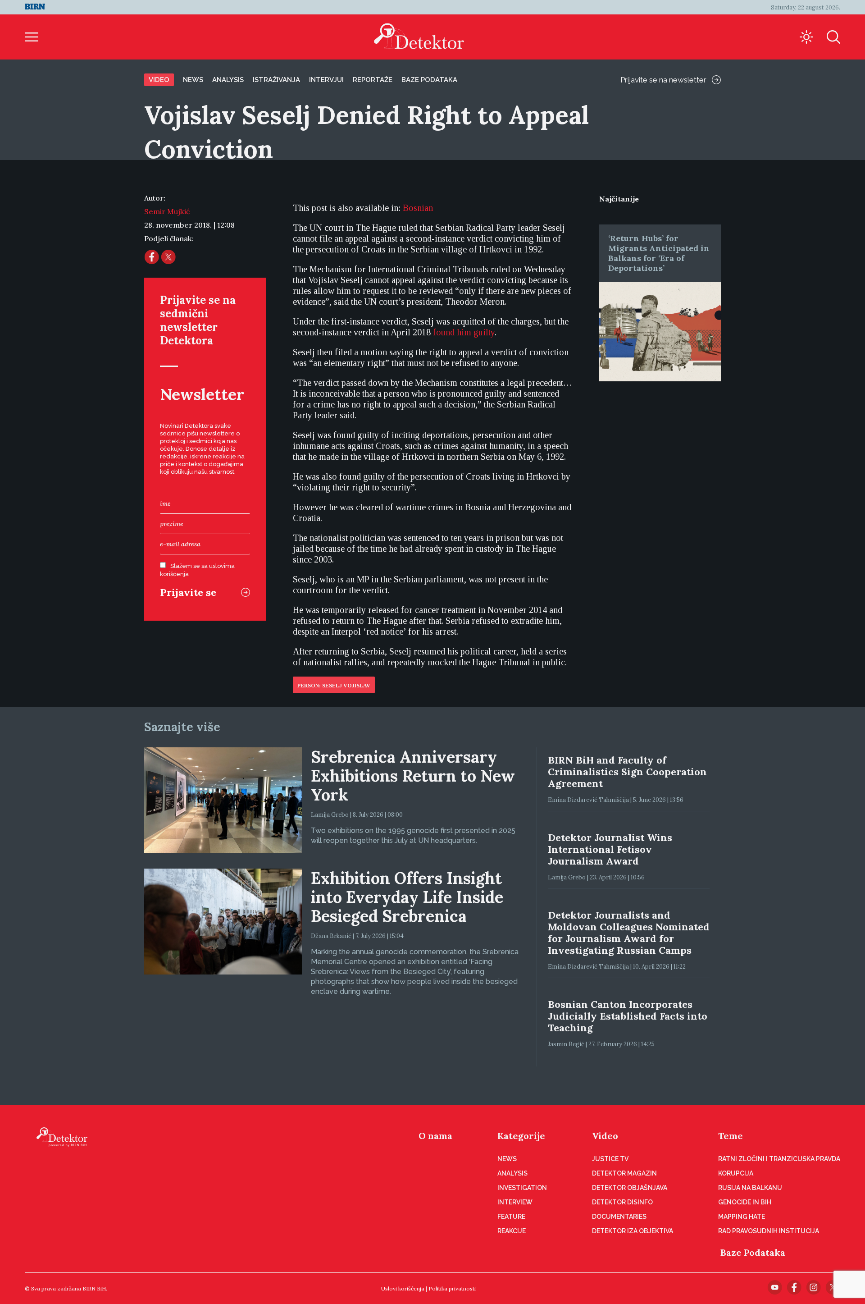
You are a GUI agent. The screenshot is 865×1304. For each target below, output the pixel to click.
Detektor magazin (624, 1173)
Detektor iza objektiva (632, 1231)
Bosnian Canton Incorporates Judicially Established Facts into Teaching (627, 1016)
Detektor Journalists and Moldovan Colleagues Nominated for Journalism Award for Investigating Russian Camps (629, 932)
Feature (511, 1216)
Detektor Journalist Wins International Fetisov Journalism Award (610, 849)
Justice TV (610, 1158)
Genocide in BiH (744, 1202)
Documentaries (619, 1216)
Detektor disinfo (622, 1202)
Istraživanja (276, 80)
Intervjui (326, 80)
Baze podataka (429, 80)
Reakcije (511, 1231)
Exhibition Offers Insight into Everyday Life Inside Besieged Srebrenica (407, 897)
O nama (435, 1135)
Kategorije (521, 1135)
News (193, 80)
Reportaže (372, 80)
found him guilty (464, 332)
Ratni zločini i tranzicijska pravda (779, 1158)
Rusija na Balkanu (750, 1187)
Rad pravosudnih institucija (768, 1231)
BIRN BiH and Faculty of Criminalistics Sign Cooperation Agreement (627, 772)
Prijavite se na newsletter (663, 79)
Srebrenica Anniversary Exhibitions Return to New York (413, 775)
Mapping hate (741, 1216)
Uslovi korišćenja (402, 1288)
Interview (515, 1202)
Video (159, 80)
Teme (730, 1135)
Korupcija (735, 1173)
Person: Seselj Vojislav (333, 685)
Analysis (228, 80)
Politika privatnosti (452, 1288)
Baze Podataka (752, 1252)
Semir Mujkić (167, 211)
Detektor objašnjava (629, 1187)
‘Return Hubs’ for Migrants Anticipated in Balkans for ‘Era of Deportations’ (659, 253)
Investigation (522, 1187)
